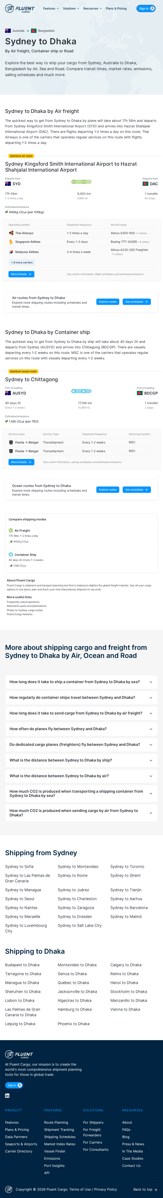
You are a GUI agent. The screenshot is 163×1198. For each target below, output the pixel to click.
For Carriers (92, 1142)
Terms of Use (80, 1189)
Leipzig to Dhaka (20, 1023)
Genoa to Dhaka (72, 973)
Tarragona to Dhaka (23, 973)
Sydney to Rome (72, 875)
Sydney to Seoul (19, 898)
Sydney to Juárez (73, 890)
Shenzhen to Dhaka (23, 991)
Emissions (52, 1158)
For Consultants (95, 1149)
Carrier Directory (18, 1151)
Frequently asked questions (23, 601)
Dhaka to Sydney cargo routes (25, 610)
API (46, 1173)
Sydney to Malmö (126, 916)
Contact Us (131, 1165)
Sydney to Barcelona (129, 907)
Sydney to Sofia (19, 866)
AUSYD (19, 393)
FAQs (126, 1129)
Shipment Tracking (59, 1129)
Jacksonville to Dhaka (77, 991)
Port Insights (54, 1165)
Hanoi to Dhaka (124, 982)
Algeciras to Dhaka (74, 1000)
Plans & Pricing (17, 1129)
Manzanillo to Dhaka (128, 1000)
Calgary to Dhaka (126, 965)
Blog (125, 1137)
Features (12, 1122)
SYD (17, 184)
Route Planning (56, 1122)
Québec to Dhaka (73, 982)
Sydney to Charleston (77, 898)
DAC (154, 184)
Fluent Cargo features (19, 614)
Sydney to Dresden (75, 916)
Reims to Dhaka (124, 973)
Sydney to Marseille (22, 916)
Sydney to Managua (23, 890)
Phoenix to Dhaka (74, 1023)
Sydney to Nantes (21, 907)
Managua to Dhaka (22, 982)
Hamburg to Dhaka (75, 1009)
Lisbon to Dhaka (19, 1000)
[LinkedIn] (7, 1096)
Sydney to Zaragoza (76, 907)
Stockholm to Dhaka (128, 991)
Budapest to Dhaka (22, 965)
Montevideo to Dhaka (77, 965)
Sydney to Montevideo (78, 866)
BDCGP (151, 393)
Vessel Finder (54, 1151)
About (127, 1122)
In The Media (132, 1151)
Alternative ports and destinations (26, 605)
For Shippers (93, 1122)
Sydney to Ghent (125, 875)
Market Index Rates (59, 1144)
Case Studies (132, 1158)
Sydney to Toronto (127, 866)
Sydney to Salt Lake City (80, 925)
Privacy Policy (105, 1189)
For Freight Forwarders (92, 1132)
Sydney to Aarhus (126, 898)
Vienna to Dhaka (125, 1009)
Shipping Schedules (60, 1137)
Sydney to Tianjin (126, 890)
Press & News (133, 1144)
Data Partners (16, 1137)
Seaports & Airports (21, 1144)
